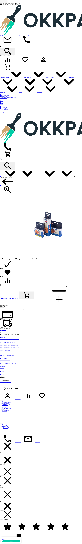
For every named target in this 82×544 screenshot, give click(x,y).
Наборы (1, 103)
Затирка (21, 92)
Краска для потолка (3, 96)
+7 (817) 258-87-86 (3, 330)
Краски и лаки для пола (4, 94)
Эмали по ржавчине (3, 98)
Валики (1, 101)
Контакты (29, 35)
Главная (1, 176)
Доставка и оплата (25, 35)
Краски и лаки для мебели (4, 95)
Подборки (2, 371)
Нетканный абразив (3, 106)
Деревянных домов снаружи (5, 350)
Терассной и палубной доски (5, 360)
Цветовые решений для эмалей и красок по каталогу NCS (9, 339)
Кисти (1, 102)
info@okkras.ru (2, 331)
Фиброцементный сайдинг (4, 110)
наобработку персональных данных (18, 476)
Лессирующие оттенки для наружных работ (7, 342)
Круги (1, 105)
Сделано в (2, 391)
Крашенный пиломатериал (6, 408)
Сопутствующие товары (19, 84)
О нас (1, 35)
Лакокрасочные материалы (4, 77)
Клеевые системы (3, 108)
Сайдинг (38, 84)
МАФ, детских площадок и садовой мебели (7, 355)
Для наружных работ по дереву (5, 100)
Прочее (1, 104)
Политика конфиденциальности (5, 382)
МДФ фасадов (2, 366)
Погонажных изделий (3, 358)
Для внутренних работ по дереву (5, 99)
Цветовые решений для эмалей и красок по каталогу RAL (9, 340)
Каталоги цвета (4, 35)
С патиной (2, 368)
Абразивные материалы (50, 77)
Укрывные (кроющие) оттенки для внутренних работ (9, 345)
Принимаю (11, 541)
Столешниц (2, 361)
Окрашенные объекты (18, 35)
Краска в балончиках (58, 84)
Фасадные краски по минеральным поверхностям (8, 97)
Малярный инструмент (27, 77)
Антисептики (2, 93)
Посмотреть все (4, 411)
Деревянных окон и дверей (4, 353)
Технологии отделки (11, 35)
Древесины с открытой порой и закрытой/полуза (8, 363)
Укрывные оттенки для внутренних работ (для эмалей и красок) (10, 347)
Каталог (19, 176)
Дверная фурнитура (40, 92)
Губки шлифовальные (3, 107)
